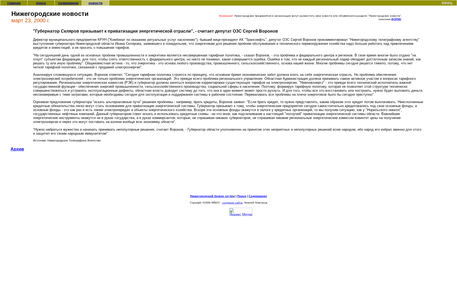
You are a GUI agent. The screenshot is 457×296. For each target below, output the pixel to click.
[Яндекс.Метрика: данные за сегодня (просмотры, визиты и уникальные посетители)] (240, 212)
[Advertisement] (228, 175)
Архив (17, 149)
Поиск (241, 196)
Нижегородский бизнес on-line (212, 196)
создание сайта (232, 202)
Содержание (258, 196)
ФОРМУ (396, 19)
